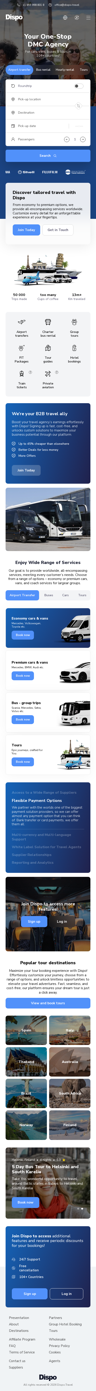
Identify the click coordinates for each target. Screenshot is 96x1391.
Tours (84, 70)
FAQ (12, 1347)
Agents (54, 1362)
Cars (65, 595)
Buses (48, 595)
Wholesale (57, 1340)
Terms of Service (22, 1353)
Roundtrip (25, 86)
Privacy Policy (59, 1347)
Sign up (34, 922)
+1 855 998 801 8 (33, 5)
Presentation (19, 1319)
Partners (55, 1319)
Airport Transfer (22, 595)
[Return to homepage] (14, 17)
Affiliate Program (22, 1340)
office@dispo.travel (66, 5)
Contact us (17, 1362)
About (14, 1325)
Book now (23, 635)
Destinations (19, 1331)
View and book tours (48, 1003)
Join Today (26, 230)
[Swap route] (78, 106)
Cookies (55, 1353)
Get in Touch (58, 230)
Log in (62, 922)
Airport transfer (19, 70)
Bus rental (43, 70)
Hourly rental (65, 70)
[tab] (78, 1209)
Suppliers (16, 1368)
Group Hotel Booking (65, 1325)
